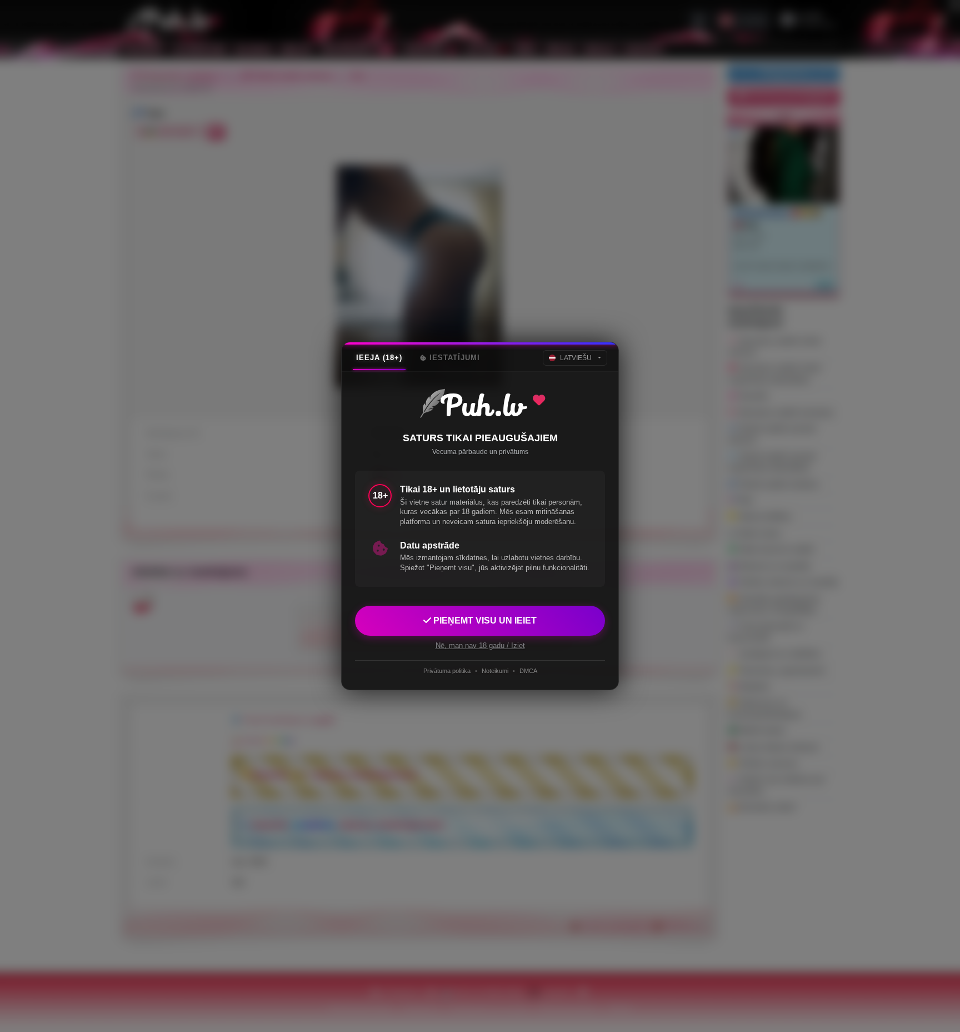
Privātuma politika (447, 670)
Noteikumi (495, 670)
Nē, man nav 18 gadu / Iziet (480, 645)
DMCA (528, 670)
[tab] (379, 358)
